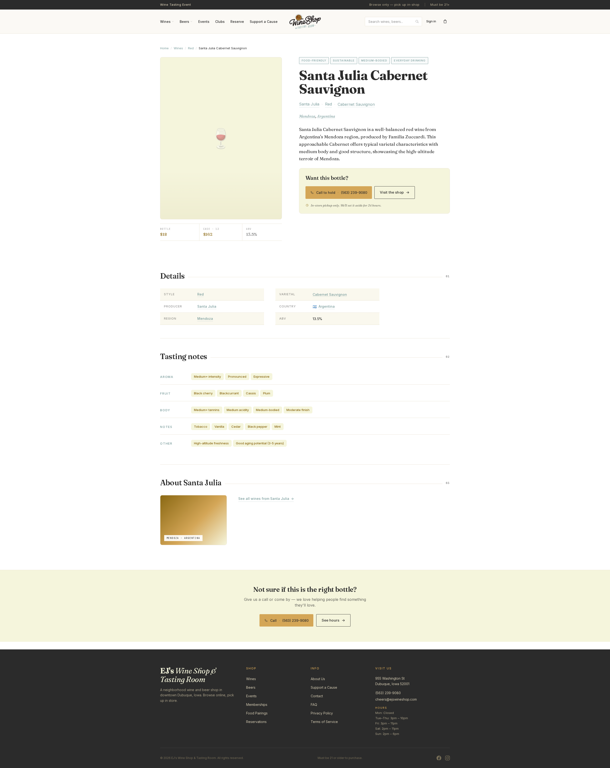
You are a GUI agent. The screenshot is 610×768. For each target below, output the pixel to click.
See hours (333, 620)
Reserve (237, 21)
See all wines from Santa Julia (266, 499)
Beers (184, 21)
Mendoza (307, 116)
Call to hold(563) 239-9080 (341, 190)
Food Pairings (257, 713)
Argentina (326, 116)
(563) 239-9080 (388, 693)
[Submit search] (417, 21)
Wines (165, 21)
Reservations (256, 722)
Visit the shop (394, 192)
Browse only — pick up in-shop (394, 4)
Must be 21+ (440, 4)
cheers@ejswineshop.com (396, 699)
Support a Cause (264, 21)
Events (203, 21)
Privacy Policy (322, 713)
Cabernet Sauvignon (356, 104)
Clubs (220, 21)
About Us (318, 679)
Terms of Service (324, 722)
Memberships (256, 705)
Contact (317, 696)
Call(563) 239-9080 (289, 618)
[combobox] (393, 21)
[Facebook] (439, 758)
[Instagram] (447, 758)
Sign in (431, 21)
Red (191, 48)
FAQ (314, 705)
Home (164, 48)
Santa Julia (309, 104)
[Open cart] (445, 21)
